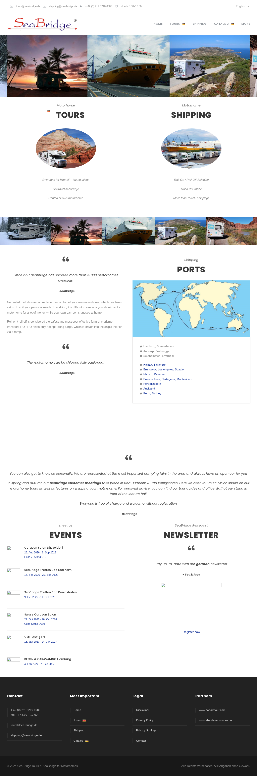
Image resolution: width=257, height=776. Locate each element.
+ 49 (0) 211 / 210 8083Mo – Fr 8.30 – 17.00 (25, 712)
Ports (191, 269)
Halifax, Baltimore (154, 364)
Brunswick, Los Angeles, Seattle (163, 369)
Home (158, 24)
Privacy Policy (145, 720)
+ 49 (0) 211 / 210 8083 (98, 6)
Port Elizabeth (152, 383)
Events (65, 535)
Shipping (79, 730)
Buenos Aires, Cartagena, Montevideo (167, 379)
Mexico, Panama (154, 374)
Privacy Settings (146, 730)
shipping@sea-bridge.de (63, 6)
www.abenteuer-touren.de (215, 720)
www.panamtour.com (212, 710)
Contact (141, 740)
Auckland (149, 388)
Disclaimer (142, 710)
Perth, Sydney (152, 393)
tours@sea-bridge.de (28, 6)
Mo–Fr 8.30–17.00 (131, 6)
